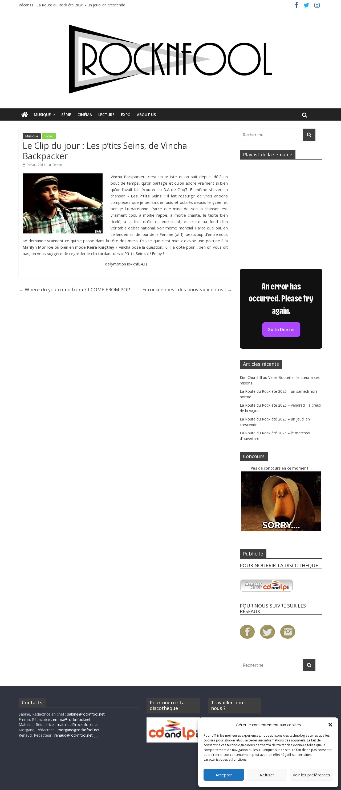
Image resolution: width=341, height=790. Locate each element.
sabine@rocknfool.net (86, 714)
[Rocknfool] (170, 59)
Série (66, 114)
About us (146, 114)
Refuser (267, 774)
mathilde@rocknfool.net (77, 724)
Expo (126, 114)
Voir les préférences (311, 774)
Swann (57, 164)
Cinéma (85, 114)
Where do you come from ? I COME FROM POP (74, 289)
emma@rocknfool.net (72, 719)
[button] (330, 724)
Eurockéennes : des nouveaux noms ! (187, 289)
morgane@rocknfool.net (79, 729)
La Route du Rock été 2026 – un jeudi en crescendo (80, 4)
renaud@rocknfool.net (73, 735)
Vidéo (48, 136)
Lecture (106, 114)
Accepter (224, 774)
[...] (96, 735)
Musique (42, 114)
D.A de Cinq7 (175, 189)
